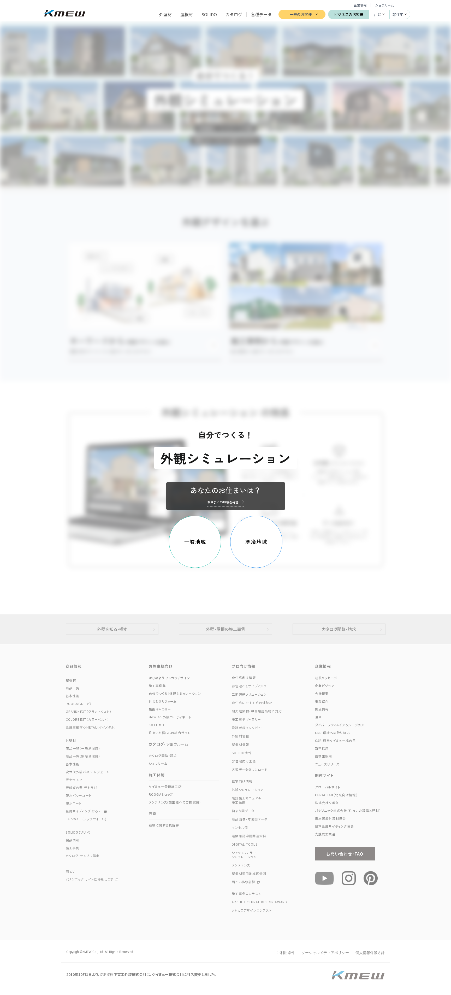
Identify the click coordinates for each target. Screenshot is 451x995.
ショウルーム (384, 5)
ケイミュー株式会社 (64, 14)
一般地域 (195, 541)
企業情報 (360, 5)
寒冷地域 (256, 541)
